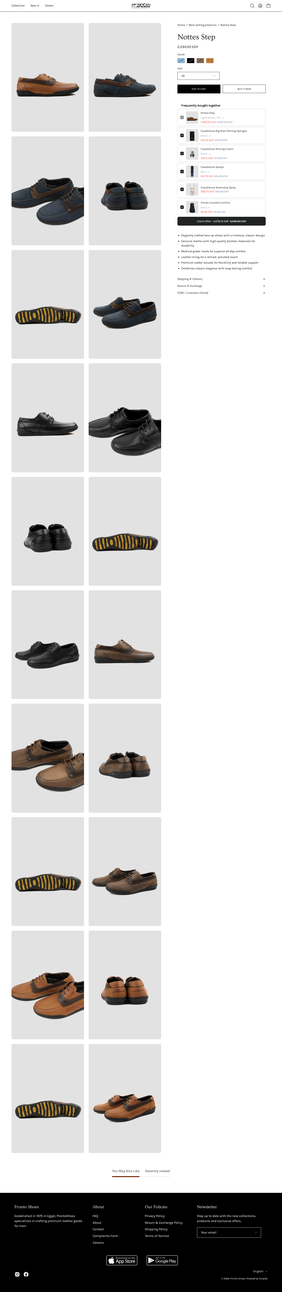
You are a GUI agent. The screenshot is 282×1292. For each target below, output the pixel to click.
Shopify (263, 1278)
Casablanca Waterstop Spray (218, 187)
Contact (98, 1229)
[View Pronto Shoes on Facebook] (26, 1274)
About (98, 1207)
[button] (252, 6)
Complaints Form (105, 1236)
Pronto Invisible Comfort (215, 202)
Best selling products (203, 25)
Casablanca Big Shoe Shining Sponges (224, 131)
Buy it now (244, 88)
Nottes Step (208, 113)
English (258, 1271)
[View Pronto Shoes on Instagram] (17, 1274)
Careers (98, 1242)
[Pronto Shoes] (141, 5)
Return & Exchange (189, 286)
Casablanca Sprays (212, 167)
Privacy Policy (155, 1216)
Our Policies (156, 1207)
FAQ (95, 1216)
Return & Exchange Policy (164, 1222)
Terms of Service (157, 1236)
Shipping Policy (156, 1229)
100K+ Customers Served (192, 292)
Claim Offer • (221, 221)
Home (181, 25)
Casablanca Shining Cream (217, 149)
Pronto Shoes (237, 1278)
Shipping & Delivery (190, 279)
